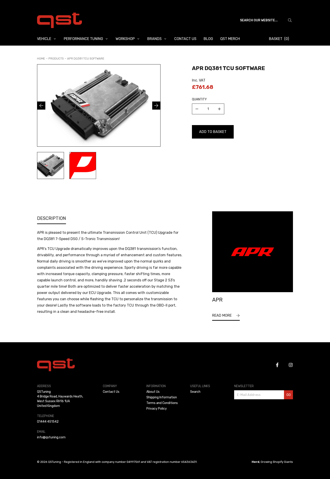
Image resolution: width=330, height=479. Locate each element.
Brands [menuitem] (154, 39)
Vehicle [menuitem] (44, 39)
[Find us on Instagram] (290, 365)
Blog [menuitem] (208, 39)
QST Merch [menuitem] (230, 39)
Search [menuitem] (195, 392)
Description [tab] (51, 218)
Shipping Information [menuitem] (161, 397)
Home (41, 58)
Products (56, 58)
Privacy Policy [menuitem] (156, 409)
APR (217, 300)
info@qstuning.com (51, 437)
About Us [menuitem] (153, 392)
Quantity (199, 99)
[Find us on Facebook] (277, 365)
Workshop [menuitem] (125, 39)
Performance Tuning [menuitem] (83, 39)
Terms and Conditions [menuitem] (162, 403)
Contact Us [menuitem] (185, 39)
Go (288, 395)
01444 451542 (48, 422)
